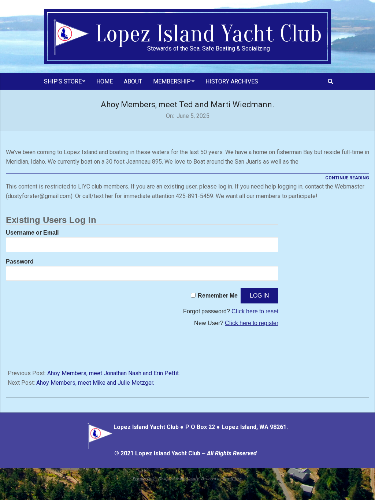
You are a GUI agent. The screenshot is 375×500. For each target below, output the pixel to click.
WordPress (232, 478)
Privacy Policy (145, 478)
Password (20, 261)
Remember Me (218, 295)
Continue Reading (347, 177)
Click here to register (251, 323)
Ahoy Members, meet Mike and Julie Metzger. (95, 382)
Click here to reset (254, 311)
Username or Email (32, 233)
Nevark (192, 478)
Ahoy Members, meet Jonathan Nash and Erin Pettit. (113, 373)
